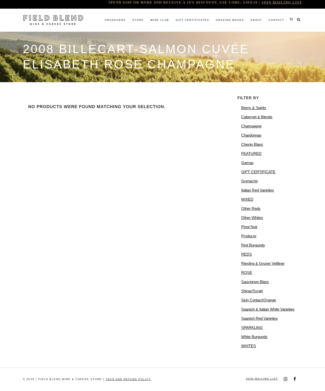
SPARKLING (252, 327)
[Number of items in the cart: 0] (291, 19)
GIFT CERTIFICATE (258, 172)
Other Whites (252, 217)
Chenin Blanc (252, 144)
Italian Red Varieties (257, 190)
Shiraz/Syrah (252, 291)
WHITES (248, 346)
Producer (248, 236)
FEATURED (251, 153)
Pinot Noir (249, 227)
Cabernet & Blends (256, 117)
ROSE (246, 272)
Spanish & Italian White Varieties (268, 309)
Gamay (247, 163)
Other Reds (251, 208)
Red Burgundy (253, 245)
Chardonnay (251, 135)
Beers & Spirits (253, 108)
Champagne (251, 126)
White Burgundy (254, 337)
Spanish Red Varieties (259, 318)
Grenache (249, 181)
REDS (246, 254)
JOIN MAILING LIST (282, 2)
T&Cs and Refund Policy (128, 379)
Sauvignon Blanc (255, 282)
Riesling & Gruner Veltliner (263, 263)
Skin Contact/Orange (258, 300)
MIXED (247, 199)
